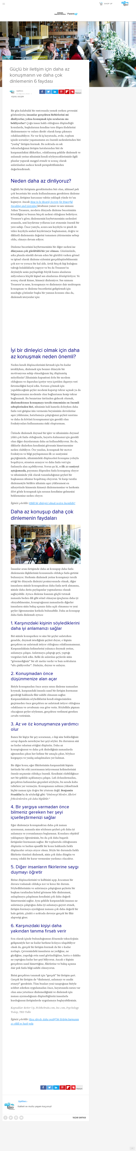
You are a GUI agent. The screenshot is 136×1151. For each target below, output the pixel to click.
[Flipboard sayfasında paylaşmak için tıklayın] (67, 91)
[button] (4, 4)
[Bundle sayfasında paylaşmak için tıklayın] (72, 91)
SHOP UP (108, 4)
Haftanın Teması (22, 57)
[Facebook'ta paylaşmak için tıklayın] (42, 92)
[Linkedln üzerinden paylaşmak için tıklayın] (55, 92)
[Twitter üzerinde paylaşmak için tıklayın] (49, 92)
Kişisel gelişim (39, 57)
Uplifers (19, 91)
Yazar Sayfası (79, 1118)
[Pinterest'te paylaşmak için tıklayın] (61, 92)
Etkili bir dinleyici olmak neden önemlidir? (52, 503)
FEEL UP (7, 57)
